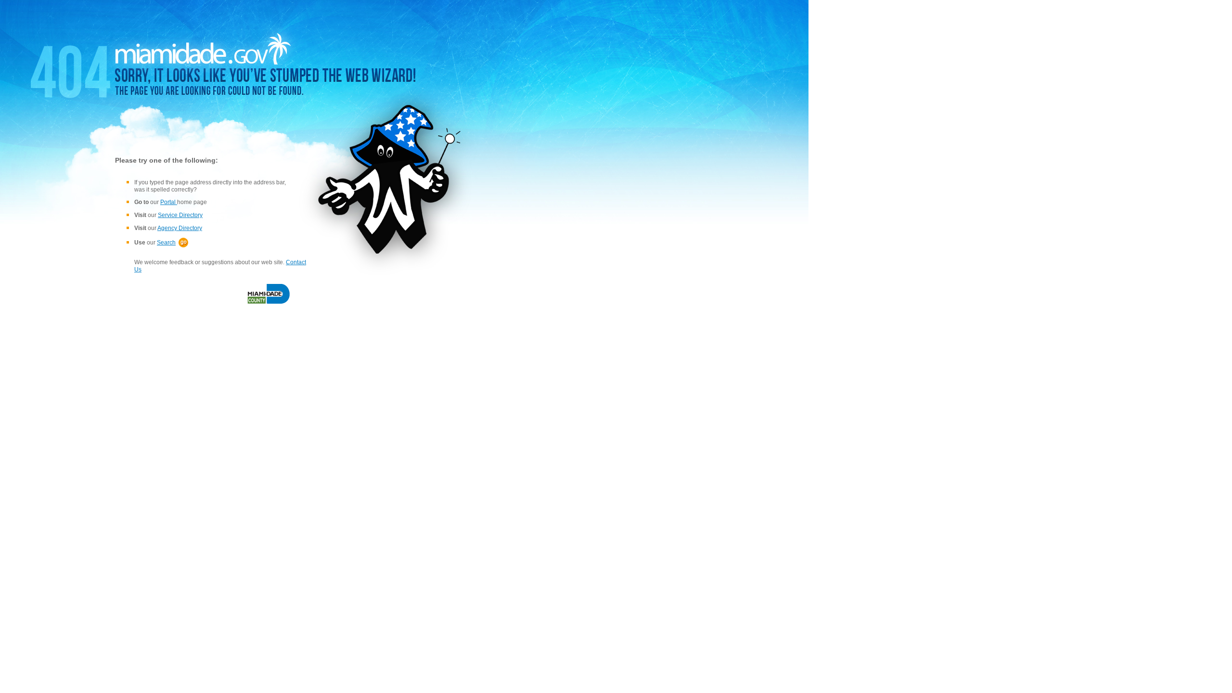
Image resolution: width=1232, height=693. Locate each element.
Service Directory (180, 215)
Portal (168, 202)
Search (166, 242)
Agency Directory (179, 228)
